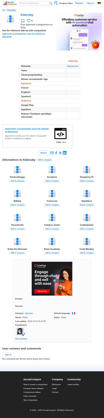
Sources (19, 306)
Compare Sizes (66, 3)
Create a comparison (56, 3)
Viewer (18, 317)
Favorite (23, 21)
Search (50, 3)
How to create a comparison (35, 384)
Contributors (21, 325)
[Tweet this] (60, 153)
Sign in (90, 3)
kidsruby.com (72, 66)
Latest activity (73, 384)
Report (43, 153)
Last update (20, 321)
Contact (55, 392)
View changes (21, 338)
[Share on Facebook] (56, 153)
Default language (62, 313)
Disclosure (56, 384)
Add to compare (44, 160)
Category (19, 313)
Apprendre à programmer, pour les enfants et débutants (27, 130)
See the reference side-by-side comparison (24, 30)
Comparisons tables (31, 392)
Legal (54, 388)
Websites (11, 10)
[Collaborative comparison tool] (10, 3)
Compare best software (33, 388)
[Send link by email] (52, 153)
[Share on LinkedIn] (64, 153)
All (3, 10)
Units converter (29, 396)
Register (79, 3)
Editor (57, 317)
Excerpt (18, 299)
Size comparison (30, 400)
